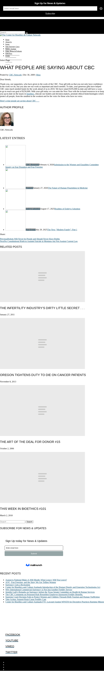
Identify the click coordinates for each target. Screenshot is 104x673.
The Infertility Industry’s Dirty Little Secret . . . (42, 308)
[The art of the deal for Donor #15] (42, 435)
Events (7, 56)
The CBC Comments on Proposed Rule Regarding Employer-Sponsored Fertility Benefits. (44, 594)
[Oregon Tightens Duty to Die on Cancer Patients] (42, 368)
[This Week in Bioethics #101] (42, 502)
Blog (38, 75)
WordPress (42, 657)
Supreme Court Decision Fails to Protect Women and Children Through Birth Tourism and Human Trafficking (52, 597)
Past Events (31, 229)
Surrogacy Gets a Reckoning (17, 585)
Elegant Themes (18, 657)
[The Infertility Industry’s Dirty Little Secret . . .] (42, 301)
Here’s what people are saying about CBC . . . (19, 101)
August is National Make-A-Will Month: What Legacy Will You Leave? (36, 580)
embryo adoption (33, 209)
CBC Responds (32, 164)
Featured (29, 188)
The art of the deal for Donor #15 (30, 442)
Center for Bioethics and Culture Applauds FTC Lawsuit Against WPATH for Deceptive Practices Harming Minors (54, 602)
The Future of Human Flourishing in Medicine (68, 188)
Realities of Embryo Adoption (67, 209)
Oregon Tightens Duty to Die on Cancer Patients (43, 375)
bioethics (30, 94)
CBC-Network (15, 75)
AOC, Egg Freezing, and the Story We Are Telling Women (30, 582)
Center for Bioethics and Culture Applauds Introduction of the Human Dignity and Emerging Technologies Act (52, 587)
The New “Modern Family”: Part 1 (62, 229)
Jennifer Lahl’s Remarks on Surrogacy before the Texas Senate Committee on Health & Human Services (50, 592)
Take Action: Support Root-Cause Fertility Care (25, 599)
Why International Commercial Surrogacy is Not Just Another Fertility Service (38, 589)
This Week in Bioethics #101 (23, 508)
